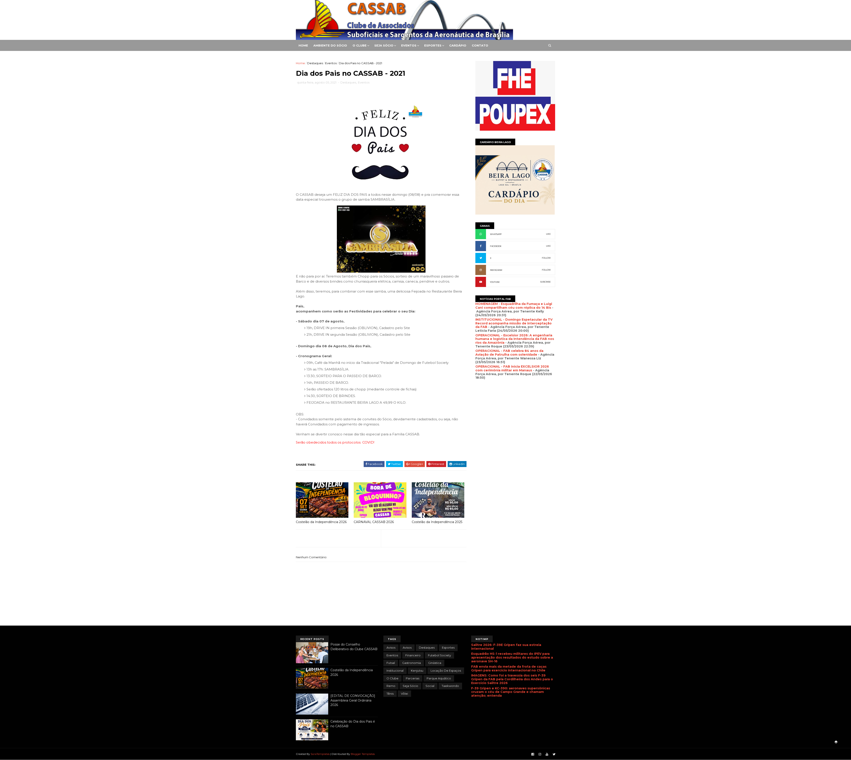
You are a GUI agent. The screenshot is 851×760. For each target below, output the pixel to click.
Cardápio (457, 45)
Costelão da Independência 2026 (321, 522)
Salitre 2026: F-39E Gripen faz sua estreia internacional (506, 647)
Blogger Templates (363, 754)
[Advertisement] (515, 430)
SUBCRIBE (545, 282)
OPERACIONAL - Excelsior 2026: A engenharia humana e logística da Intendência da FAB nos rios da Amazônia (514, 339)
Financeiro (413, 655)
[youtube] (547, 754)
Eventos (408, 45)
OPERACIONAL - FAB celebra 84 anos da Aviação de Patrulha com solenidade (509, 353)
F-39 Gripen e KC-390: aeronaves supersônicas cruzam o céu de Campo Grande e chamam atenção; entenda (510, 692)
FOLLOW (546, 258)
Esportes (432, 45)
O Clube (360, 45)
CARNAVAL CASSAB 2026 (374, 522)
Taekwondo (450, 686)
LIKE (548, 234)
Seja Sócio (383, 45)
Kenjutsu (417, 670)
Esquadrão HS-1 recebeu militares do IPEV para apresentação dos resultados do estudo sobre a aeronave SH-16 (512, 657)
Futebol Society (439, 655)
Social (430, 686)
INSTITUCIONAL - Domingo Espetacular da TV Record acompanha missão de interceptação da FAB (513, 323)
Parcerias (412, 678)
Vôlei (404, 693)
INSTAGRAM (496, 270)
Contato (480, 45)
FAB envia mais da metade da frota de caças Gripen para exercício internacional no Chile (509, 668)
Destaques (315, 63)
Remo (390, 686)
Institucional (395, 670)
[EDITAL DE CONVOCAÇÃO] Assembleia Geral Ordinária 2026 (352, 700)
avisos (390, 647)
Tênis (390, 693)
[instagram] (540, 754)
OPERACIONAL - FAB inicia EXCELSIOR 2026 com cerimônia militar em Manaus (512, 368)
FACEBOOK (496, 246)
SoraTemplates (320, 754)
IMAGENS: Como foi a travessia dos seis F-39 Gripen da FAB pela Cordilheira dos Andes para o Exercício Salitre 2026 (512, 679)
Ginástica (434, 663)
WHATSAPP (496, 234)
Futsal (390, 663)
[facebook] (532, 754)
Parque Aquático (439, 678)
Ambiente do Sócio (330, 45)
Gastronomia (411, 663)
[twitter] (554, 754)
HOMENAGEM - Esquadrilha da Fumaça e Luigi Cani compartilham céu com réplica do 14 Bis (513, 306)
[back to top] (836, 742)
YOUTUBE (495, 282)
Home (303, 45)
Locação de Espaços (446, 670)
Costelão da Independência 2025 (437, 522)
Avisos (407, 647)
